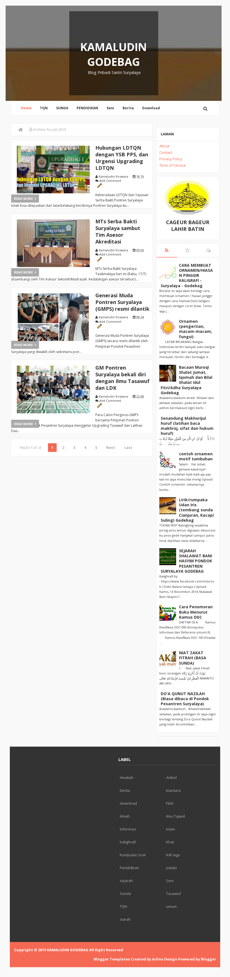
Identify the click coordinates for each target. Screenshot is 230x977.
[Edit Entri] (99, 185)
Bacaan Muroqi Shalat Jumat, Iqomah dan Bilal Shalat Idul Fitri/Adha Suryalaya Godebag (186, 380)
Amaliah (127, 777)
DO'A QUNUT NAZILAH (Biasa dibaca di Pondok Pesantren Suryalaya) (185, 698)
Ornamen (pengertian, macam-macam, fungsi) (195, 329)
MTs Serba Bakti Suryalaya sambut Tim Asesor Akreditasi (117, 231)
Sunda (125, 893)
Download (151, 108)
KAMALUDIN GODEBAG (113, 54)
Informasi (128, 829)
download (128, 803)
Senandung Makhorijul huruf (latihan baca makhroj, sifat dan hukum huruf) (187, 426)
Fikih (170, 803)
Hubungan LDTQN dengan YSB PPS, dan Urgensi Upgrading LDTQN (121, 157)
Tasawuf (173, 893)
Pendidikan (129, 867)
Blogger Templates (112, 959)
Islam (170, 829)
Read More (24, 198)
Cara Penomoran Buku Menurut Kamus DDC (196, 611)
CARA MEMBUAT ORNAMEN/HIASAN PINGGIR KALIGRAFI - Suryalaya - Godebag (187, 275)
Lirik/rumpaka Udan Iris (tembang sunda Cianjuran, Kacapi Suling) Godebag (187, 510)
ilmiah (125, 816)
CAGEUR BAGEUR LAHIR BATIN (187, 225)
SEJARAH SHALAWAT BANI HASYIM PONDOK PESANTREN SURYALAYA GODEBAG (186, 561)
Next (110, 447)
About (164, 145)
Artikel (171, 777)
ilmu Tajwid (175, 816)
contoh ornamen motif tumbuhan (196, 456)
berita (125, 790)
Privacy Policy (170, 158)
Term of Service (172, 165)
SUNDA (62, 108)
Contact (165, 152)
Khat (170, 841)
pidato (171, 867)
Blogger (208, 959)
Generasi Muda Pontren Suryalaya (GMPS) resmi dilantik (122, 302)
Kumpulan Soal (133, 854)
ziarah (125, 919)
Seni (110, 108)
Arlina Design (164, 959)
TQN (44, 108)
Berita (128, 108)
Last (128, 447)
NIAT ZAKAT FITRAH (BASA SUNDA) (192, 657)
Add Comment (110, 180)
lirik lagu (173, 854)
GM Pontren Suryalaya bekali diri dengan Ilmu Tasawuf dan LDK (122, 377)
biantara (173, 790)
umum (171, 906)
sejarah (126, 880)
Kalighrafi (128, 841)
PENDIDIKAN (87, 108)
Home (26, 108)
